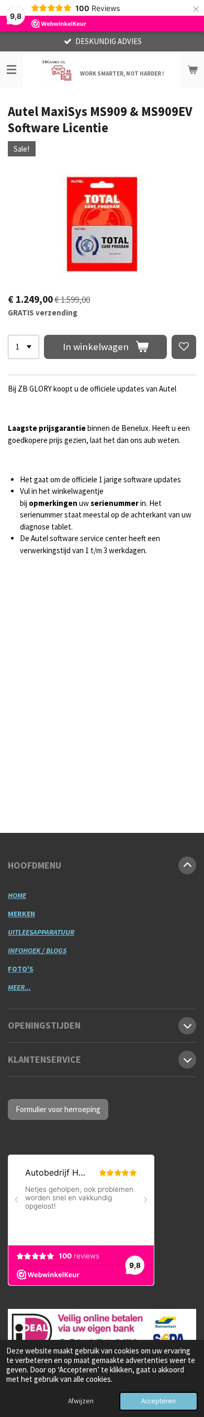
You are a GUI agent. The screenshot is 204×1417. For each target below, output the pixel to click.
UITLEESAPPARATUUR (41, 932)
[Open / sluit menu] (11, 69)
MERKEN (21, 913)
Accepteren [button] (158, 1401)
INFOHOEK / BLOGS (37, 950)
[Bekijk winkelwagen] (192, 69)
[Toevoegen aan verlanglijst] (184, 347)
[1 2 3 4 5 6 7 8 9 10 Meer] (23, 347)
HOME (17, 895)
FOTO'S (20, 969)
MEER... (19, 987)
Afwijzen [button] (81, 1401)
